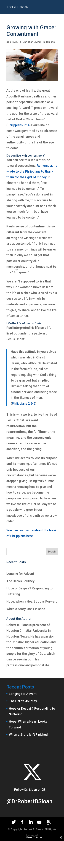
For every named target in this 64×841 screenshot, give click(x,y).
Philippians (48, 41)
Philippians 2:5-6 (23, 403)
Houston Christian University (26, 630)
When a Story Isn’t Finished (25, 609)
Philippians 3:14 (18, 125)
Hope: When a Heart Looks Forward (31, 601)
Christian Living (32, 41)
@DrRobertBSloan (29, 801)
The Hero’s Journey (20, 581)
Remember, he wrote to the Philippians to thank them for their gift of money (31, 171)
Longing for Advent (20, 573)
